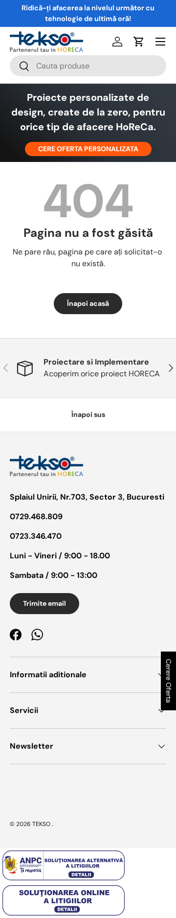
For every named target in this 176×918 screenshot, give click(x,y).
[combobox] (88, 65)
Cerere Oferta (168, 681)
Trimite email (44, 603)
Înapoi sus (88, 414)
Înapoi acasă (88, 303)
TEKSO (41, 824)
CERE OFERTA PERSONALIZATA (88, 148)
